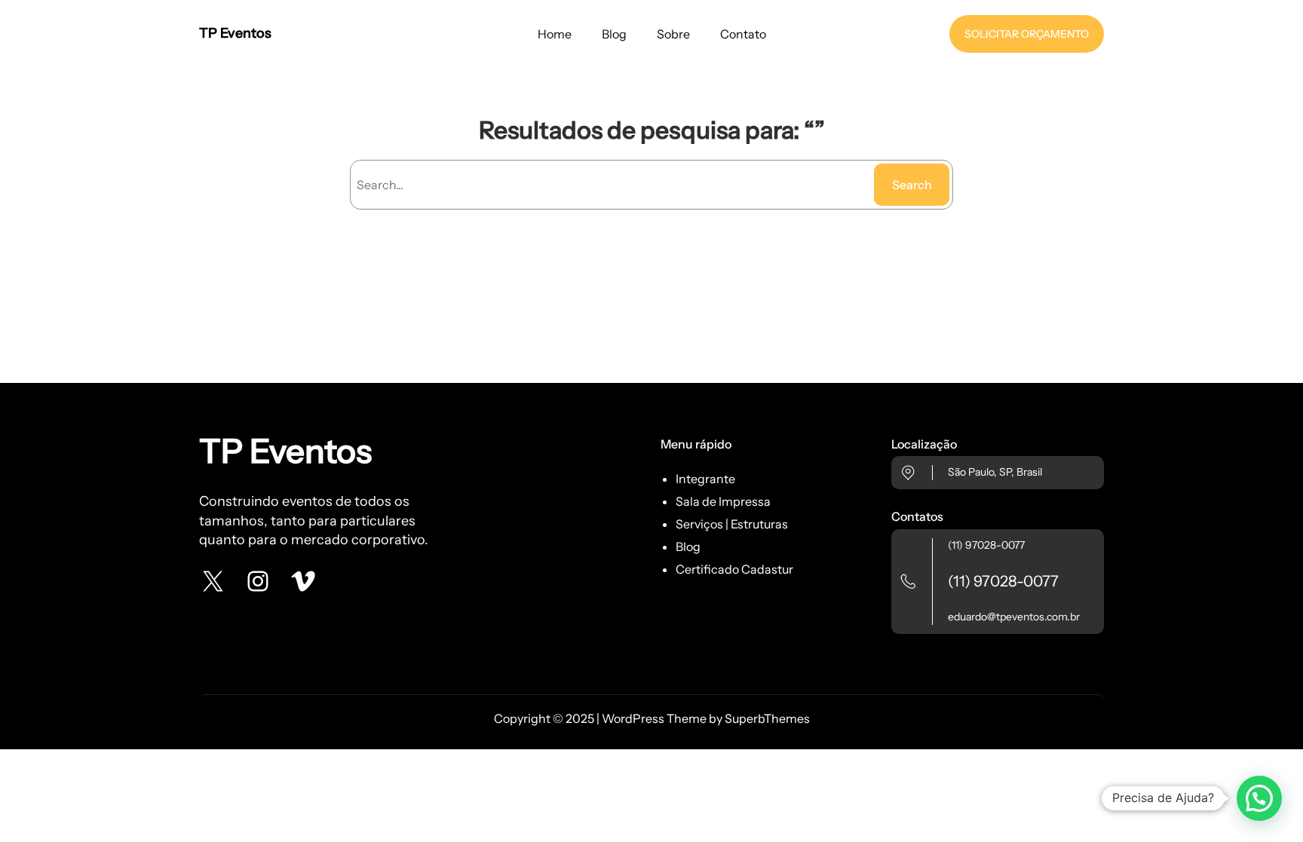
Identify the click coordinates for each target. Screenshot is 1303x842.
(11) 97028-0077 (986, 545)
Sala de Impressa (723, 501)
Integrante (705, 478)
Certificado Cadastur (734, 569)
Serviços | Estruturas (732, 523)
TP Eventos (235, 33)
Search (912, 184)
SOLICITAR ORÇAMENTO (1026, 34)
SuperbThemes (767, 718)
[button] (1259, 798)
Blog (688, 546)
